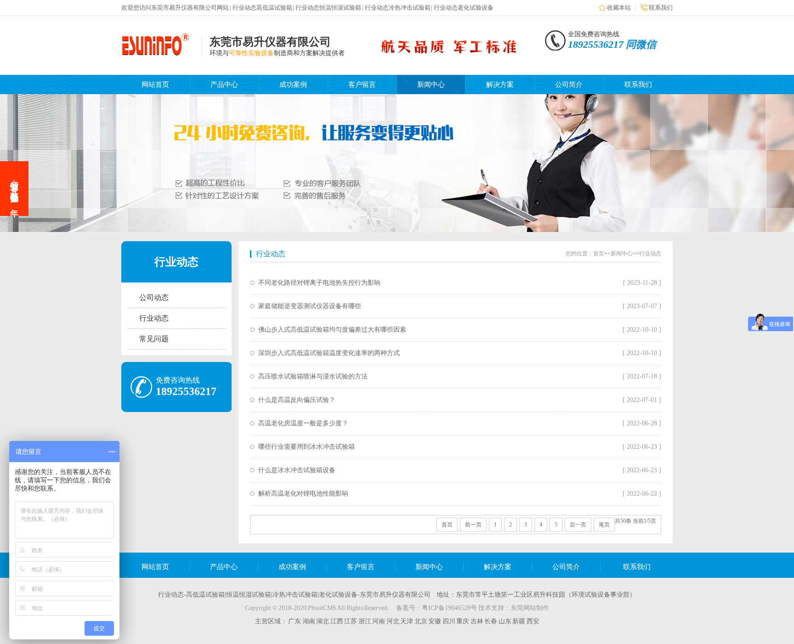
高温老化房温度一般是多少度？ (303, 423)
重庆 (463, 621)
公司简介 (569, 84)
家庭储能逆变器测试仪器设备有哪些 (309, 306)
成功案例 (293, 84)
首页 (598, 253)
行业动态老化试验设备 (463, 7)
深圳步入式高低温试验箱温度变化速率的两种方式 (329, 353)
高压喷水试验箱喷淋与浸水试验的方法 (313, 376)
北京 (421, 621)
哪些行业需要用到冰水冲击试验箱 (306, 446)
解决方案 (500, 84)
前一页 (473, 524)
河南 (379, 621)
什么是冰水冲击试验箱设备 (296, 470)
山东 (506, 621)
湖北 (323, 621)
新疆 (519, 621)
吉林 (478, 621)
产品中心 (224, 84)
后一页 (578, 524)
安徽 (435, 621)
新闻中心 (431, 84)
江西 (337, 621)
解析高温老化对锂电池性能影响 (303, 493)
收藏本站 (619, 7)
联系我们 (661, 7)
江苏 (351, 621)
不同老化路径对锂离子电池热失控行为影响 (319, 282)
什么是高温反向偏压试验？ (296, 399)
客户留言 (362, 84)
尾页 (604, 524)
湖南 (309, 621)
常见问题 (154, 339)
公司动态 (154, 297)
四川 (449, 621)
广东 (295, 621)
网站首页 (155, 84)
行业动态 (154, 318)
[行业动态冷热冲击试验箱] (155, 53)
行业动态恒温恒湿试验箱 (328, 7)
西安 (533, 621)
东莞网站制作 (529, 607)
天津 (407, 621)
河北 (393, 621)
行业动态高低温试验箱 (262, 7)
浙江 (365, 621)
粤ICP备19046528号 (449, 607)
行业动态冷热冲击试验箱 (398, 7)
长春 (491, 621)
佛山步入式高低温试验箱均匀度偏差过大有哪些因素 (332, 329)
